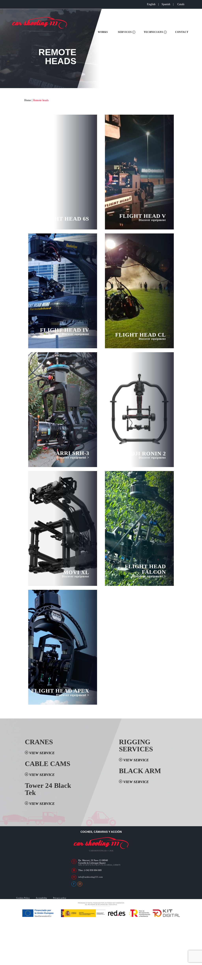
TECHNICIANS (153, 32)
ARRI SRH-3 (72, 453)
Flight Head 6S (64, 219)
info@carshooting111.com (90, 877)
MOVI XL (76, 572)
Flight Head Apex (60, 691)
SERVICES (125, 32)
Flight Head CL (140, 335)
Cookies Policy (23, 898)
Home (27, 100)
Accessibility (41, 898)
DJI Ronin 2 (148, 453)
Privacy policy (59, 898)
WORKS (103, 32)
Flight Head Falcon (145, 569)
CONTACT (181, 32)
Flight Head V (142, 216)
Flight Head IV (64, 330)
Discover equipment (75, 334)
